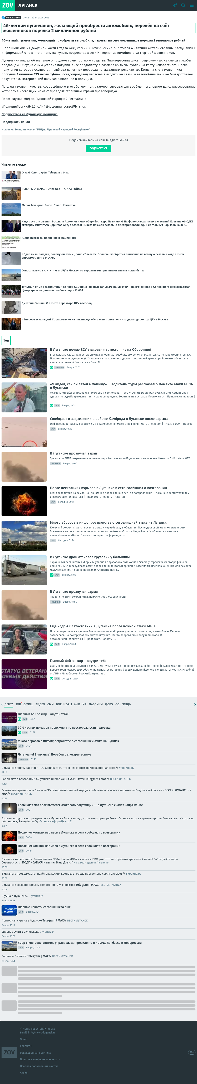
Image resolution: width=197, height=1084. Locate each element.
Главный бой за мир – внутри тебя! (78, 661)
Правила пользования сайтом (39, 1066)
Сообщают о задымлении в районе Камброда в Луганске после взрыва (109, 419)
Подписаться (98, 148)
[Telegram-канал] (175, 5)
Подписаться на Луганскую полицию (30, 114)
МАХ (5, 793)
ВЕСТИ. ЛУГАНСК (176, 790)
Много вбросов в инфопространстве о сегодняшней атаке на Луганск (108, 522)
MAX (104, 779)
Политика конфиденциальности (40, 1059)
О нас (23, 1039)
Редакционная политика (35, 1052)
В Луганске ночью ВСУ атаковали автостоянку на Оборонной (100, 350)
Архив (24, 1073)
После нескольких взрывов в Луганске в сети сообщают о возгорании (108, 488)
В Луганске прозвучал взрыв (74, 453)
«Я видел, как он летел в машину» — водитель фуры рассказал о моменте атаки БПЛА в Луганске (121, 386)
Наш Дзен (63, 862)
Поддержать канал (16, 122)
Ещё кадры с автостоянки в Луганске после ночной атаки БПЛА (103, 626)
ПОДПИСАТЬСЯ (32, 862)
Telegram (91, 779)
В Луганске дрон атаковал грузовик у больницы (90, 557)
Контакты (26, 1046)
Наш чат (49, 862)
